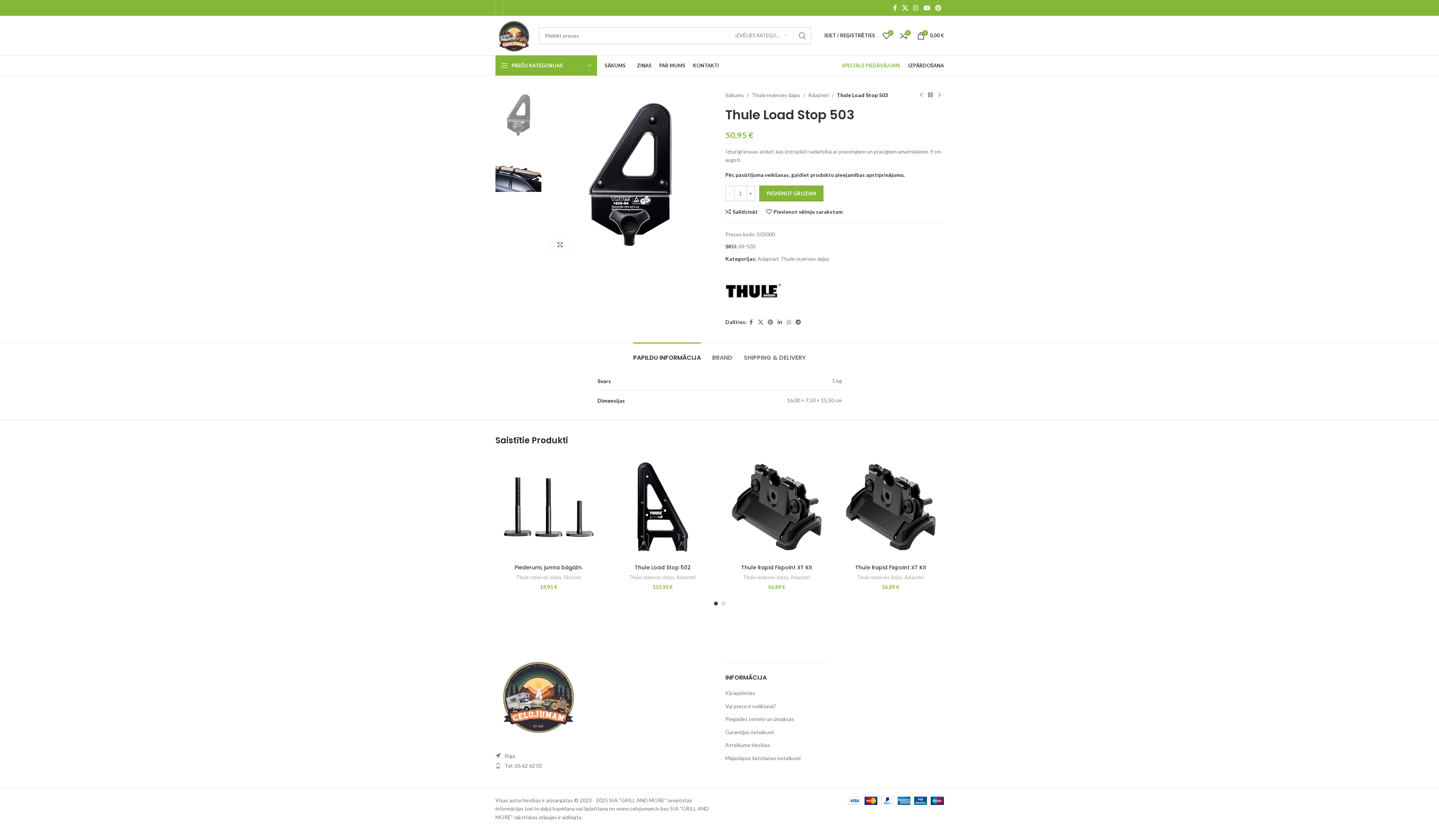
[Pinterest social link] (938, 8)
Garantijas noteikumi (749, 732)
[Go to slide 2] (723, 603)
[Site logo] (513, 35)
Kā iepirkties (740, 693)
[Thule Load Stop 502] (662, 507)
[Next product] (939, 95)
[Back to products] (930, 95)
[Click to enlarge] (560, 244)
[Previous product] (921, 95)
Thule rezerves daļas (776, 95)
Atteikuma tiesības (747, 745)
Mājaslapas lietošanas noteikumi (763, 758)
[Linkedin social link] (779, 322)
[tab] (667, 353)
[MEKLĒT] (802, 35)
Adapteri (818, 95)
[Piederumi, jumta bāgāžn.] (548, 507)
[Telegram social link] (798, 322)
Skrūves (572, 577)
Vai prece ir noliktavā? (750, 706)
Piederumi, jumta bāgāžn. (549, 567)
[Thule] (753, 291)
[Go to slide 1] (716, 603)
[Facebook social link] (895, 8)
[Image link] (536, 695)
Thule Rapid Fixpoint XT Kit (776, 567)
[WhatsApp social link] (788, 322)
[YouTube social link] (927, 8)
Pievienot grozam (791, 193)
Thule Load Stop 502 (663, 567)
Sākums (734, 95)
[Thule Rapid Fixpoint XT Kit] (776, 507)
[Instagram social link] (916, 8)
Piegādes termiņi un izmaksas (759, 719)
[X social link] (905, 8)
